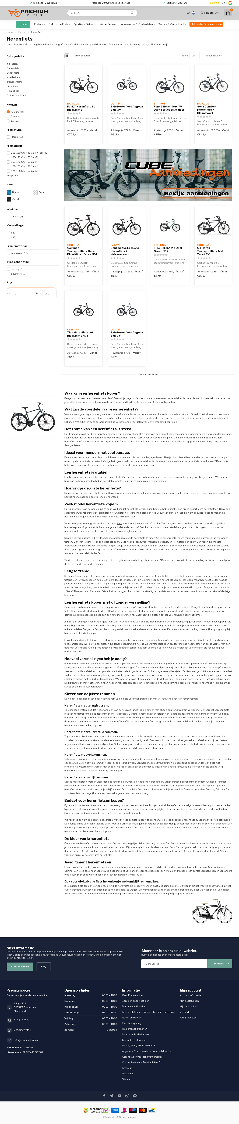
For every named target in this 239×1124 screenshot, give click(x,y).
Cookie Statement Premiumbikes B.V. (142, 1062)
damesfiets (119, 414)
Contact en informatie (134, 1040)
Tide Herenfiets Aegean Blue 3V (127, 108)
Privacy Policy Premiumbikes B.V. (140, 1045)
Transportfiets (14, 82)
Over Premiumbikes (132, 995)
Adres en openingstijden (135, 1001)
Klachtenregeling (131, 1023)
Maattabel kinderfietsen (135, 1034)
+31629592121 (22, 1030)
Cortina (15, 121)
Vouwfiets (12, 86)
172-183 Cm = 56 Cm (24, 166)
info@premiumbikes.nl (26, 1040)
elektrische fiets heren (95, 881)
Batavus (15, 116)
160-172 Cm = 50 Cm (24, 157)
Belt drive (18, 273)
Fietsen (38, 24)
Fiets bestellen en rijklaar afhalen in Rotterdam (148, 1012)
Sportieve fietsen (83, 24)
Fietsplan (127, 1068)
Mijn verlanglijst (188, 1006)
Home (23, 24)
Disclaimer (128, 1073)
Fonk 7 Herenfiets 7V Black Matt (81, 108)
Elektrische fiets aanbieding (206, 24)
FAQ (43, 966)
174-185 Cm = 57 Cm (24, 171)
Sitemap (126, 1079)
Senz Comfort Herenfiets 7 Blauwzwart (206, 110)
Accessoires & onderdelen (137, 24)
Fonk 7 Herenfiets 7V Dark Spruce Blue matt (169, 108)
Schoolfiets (13, 72)
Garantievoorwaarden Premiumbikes (142, 1056)
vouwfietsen (119, 512)
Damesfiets (13, 68)
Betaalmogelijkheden (134, 1006)
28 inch (17, 216)
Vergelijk (184, 1012)
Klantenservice (20, 966)
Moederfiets (13, 77)
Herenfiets (37, 32)
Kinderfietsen (108, 24)
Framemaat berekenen (134, 1029)
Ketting (17, 269)
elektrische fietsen (137, 512)
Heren (17, 137)
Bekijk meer (13, 175)
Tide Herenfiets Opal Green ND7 (168, 249)
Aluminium (19, 253)
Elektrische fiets (58, 24)
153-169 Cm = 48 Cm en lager (29, 153)
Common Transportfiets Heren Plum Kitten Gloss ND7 (82, 251)
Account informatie (190, 995)
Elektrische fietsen (17, 95)
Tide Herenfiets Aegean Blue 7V (127, 334)
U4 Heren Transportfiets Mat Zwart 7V (210, 251)
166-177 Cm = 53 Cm (24, 162)
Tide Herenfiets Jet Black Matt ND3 (80, 334)
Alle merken (17, 112)
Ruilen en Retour (131, 1017)
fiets (119, 523)
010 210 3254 (21, 1020)
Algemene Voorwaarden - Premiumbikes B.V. (147, 1051)
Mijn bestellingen (189, 1001)
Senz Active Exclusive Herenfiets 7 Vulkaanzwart (125, 251)
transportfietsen (88, 512)
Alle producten (188, 1017)
